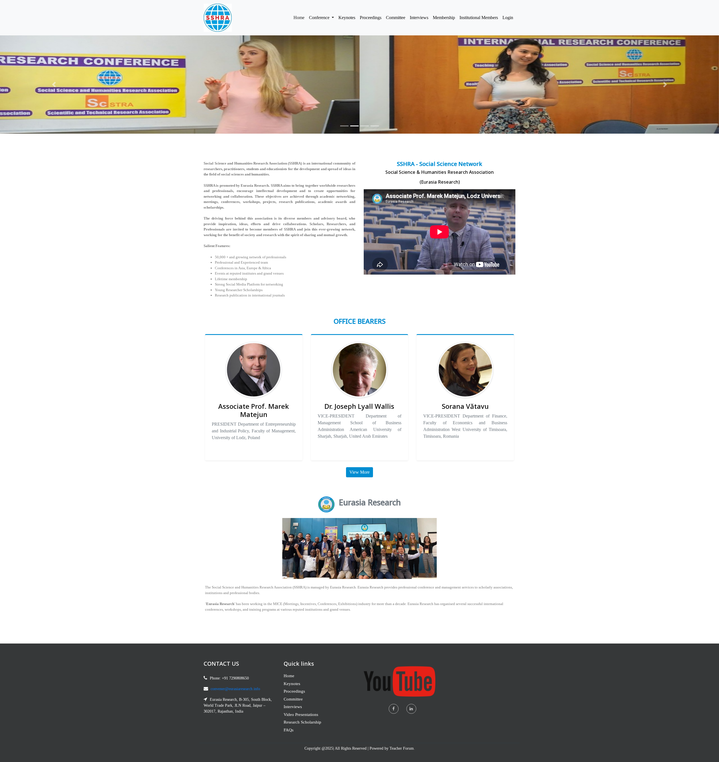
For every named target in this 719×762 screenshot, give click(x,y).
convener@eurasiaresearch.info (235, 689)
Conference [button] (320, 17)
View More (359, 472)
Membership (444, 17)
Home (300, 17)
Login (507, 17)
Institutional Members (478, 17)
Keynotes (346, 17)
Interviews (419, 17)
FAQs (288, 730)
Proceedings (370, 17)
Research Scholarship (302, 722)
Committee (395, 17)
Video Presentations (301, 714)
